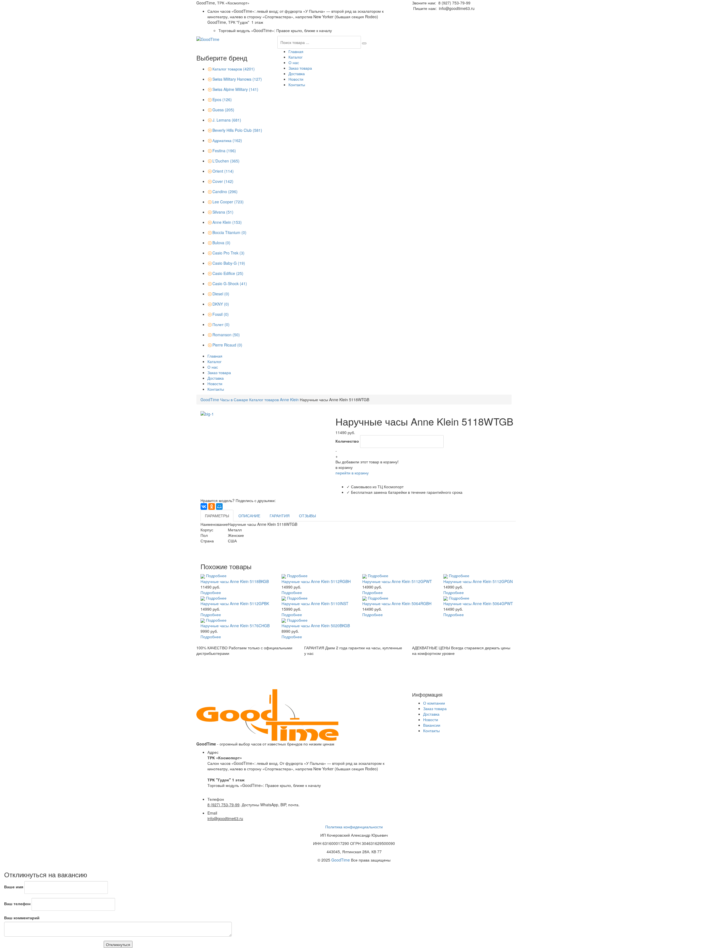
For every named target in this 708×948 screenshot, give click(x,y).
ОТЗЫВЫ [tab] (307, 515)
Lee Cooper (228, 201)
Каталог (295, 57)
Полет (221, 324)
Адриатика (227, 140)
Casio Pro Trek (228, 253)
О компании (434, 703)
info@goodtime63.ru (457, 8)
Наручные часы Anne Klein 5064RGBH (396, 603)
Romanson (226, 334)
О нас (293, 62)
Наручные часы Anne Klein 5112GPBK (235, 603)
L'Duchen (226, 161)
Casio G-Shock (229, 283)
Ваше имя (13, 886)
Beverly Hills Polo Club (237, 130)
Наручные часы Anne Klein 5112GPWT (397, 581)
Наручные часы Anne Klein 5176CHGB (235, 625)
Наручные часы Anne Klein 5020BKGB (316, 625)
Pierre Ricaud (227, 345)
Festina (224, 150)
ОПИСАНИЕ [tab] (249, 515)
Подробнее (216, 575)
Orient (223, 171)
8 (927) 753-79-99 (454, 3)
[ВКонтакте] (204, 506)
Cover (222, 181)
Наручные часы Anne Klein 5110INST (315, 603)
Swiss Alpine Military (235, 89)
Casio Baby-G (228, 263)
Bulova (221, 242)
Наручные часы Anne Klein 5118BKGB (235, 581)
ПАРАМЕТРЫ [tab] (217, 515)
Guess (223, 109)
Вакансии (431, 725)
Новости (295, 79)
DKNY (220, 304)
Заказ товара (300, 68)
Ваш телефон (17, 903)
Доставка (296, 73)
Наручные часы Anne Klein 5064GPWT (478, 603)
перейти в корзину (352, 473)
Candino (225, 191)
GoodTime (340, 860)
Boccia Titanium (229, 232)
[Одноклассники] (211, 506)
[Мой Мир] (219, 506)
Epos (222, 99)
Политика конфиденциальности (354, 826)
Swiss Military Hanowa (237, 79)
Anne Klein (227, 222)
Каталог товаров (233, 69)
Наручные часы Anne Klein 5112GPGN (478, 581)
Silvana (222, 212)
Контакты (296, 84)
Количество (347, 441)
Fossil (220, 314)
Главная (295, 51)
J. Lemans (226, 120)
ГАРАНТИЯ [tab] (280, 515)
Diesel (220, 293)
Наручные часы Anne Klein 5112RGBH (316, 581)
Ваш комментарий (22, 917)
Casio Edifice (227, 273)
